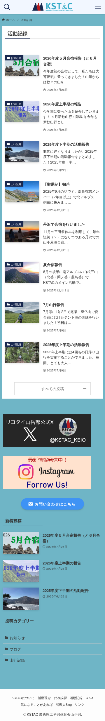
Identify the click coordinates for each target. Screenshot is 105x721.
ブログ (15, 649)
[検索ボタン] (7, 7)
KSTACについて (23, 698)
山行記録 (17, 660)
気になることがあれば (37, 704)
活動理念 (44, 698)
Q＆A (89, 698)
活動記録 (76, 698)
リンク (79, 704)
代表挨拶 (60, 698)
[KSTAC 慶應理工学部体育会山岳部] (52, 7)
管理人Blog (64, 704)
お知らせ (17, 637)
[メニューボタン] (98, 7)
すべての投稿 (52, 388)
